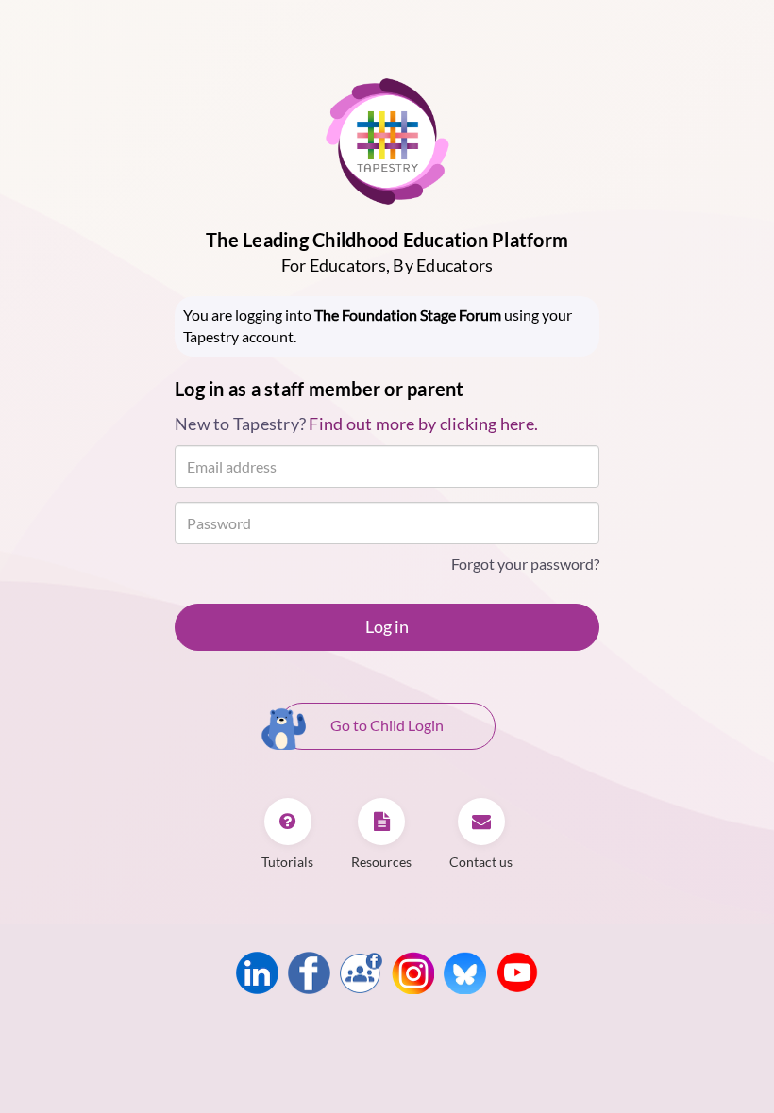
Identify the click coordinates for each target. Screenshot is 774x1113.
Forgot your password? (525, 564)
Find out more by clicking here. (423, 423)
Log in (387, 626)
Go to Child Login (387, 725)
